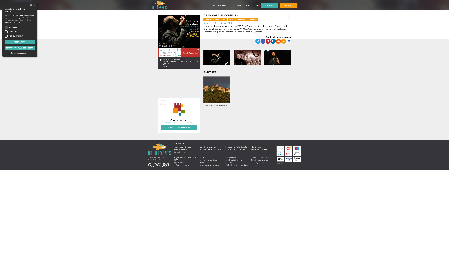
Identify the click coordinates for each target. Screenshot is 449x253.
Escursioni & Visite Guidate (236, 147)
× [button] (34, 5)
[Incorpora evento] (283, 41)
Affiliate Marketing (181, 165)
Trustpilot (279, 164)
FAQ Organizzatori (258, 163)
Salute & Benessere (259, 149)
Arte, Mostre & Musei (182, 147)
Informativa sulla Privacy (261, 158)
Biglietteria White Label (209, 165)
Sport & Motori (180, 152)
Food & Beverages (181, 149)
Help (202, 163)
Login (270, 5)
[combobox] (31, 5)
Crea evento (289, 5)
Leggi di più (16, 22)
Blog (248, 5)
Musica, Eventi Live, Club (219, 23)
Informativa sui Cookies (209, 160)
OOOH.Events (158, 157)
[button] (20, 53)
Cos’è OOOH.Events (219, 5)
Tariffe (237, 5)
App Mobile (178, 163)
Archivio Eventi (231, 158)
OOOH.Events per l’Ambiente (237, 165)
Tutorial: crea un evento (260, 160)
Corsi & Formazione (208, 147)
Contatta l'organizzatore (179, 127)
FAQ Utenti (230, 163)
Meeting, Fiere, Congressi (210, 149)
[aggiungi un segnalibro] (289, 16)
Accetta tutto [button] (20, 42)
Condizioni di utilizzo (233, 160)
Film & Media (256, 147)
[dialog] (19, 29)
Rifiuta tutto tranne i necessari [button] (19, 48)
